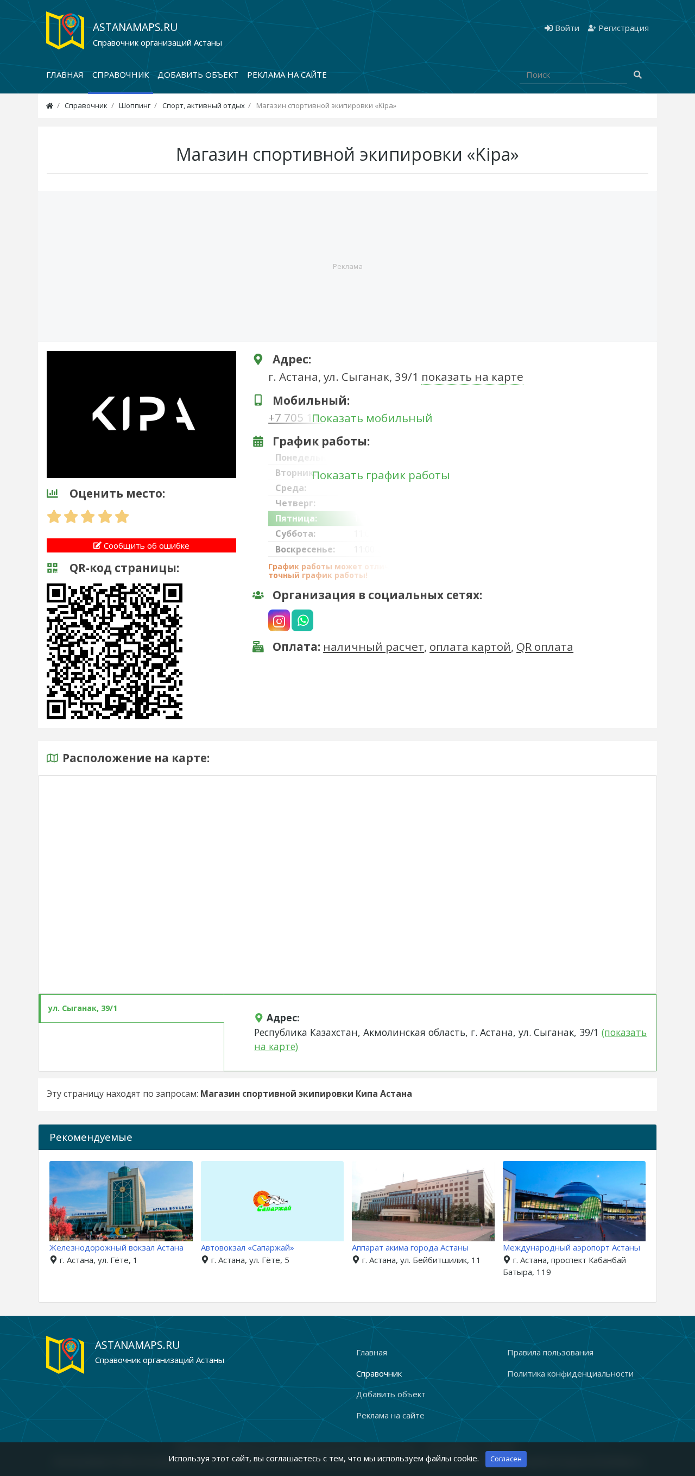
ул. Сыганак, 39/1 (82, 1008)
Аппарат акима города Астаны (410, 1247)
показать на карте (472, 376)
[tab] (131, 1008)
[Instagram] (279, 620)
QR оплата (544, 646)
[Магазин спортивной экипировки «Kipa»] (141, 413)
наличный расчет (373, 646)
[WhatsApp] (302, 620)
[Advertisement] (347, 266)
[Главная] (49, 105)
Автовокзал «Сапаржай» (247, 1247)
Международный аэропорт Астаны (571, 1247)
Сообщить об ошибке (145, 545)
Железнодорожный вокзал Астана (116, 1247)
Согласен (506, 1459)
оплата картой (470, 646)
